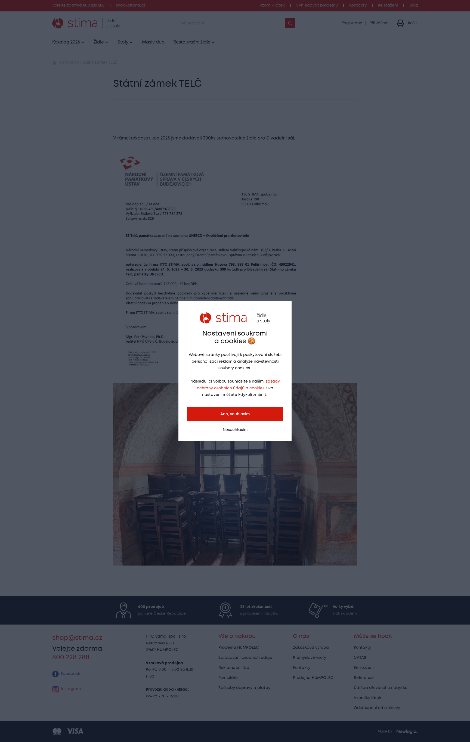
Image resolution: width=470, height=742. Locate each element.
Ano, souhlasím (235, 414)
